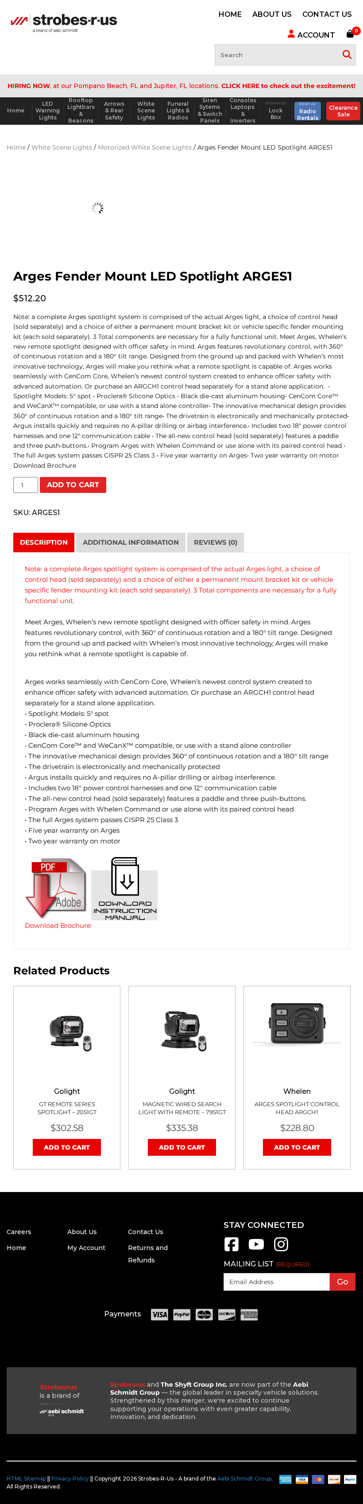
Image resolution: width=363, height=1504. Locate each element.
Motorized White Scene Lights (145, 147)
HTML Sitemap (26, 1478)
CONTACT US (327, 14)
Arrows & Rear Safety (114, 110)
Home (15, 110)
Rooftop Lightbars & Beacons (81, 110)
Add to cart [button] (67, 1147)
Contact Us (145, 1232)
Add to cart (73, 485)
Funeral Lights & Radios (177, 110)
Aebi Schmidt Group (244, 1478)
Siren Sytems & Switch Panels (209, 110)
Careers (19, 1232)
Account (315, 35)
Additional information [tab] (131, 542)
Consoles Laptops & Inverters (242, 110)
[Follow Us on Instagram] (281, 1250)
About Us (82, 1232)
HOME (230, 14)
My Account (86, 1248)
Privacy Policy (70, 1478)
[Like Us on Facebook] (231, 1250)
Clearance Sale (343, 111)
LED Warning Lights (47, 110)
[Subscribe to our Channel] (256, 1250)
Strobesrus (127, 1385)
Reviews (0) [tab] (215, 542)
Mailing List (266, 1264)
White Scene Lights (146, 110)
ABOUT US (272, 14)
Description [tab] (44, 542)
